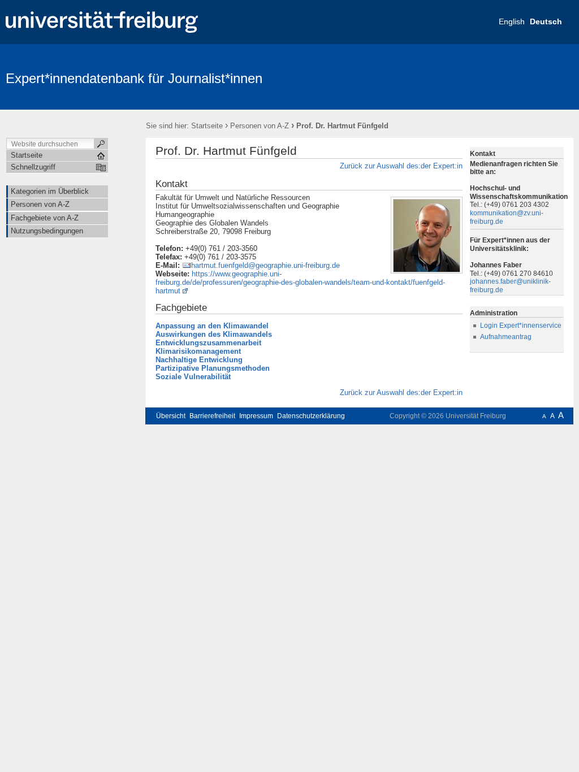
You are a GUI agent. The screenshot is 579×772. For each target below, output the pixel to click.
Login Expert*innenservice (520, 325)
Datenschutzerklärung (311, 416)
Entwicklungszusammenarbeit (208, 343)
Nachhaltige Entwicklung (199, 359)
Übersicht (170, 416)
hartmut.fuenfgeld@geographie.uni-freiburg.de (265, 265)
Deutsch (546, 21)
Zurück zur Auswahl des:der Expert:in (401, 166)
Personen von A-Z (259, 126)
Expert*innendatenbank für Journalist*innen (134, 78)
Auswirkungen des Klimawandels (213, 334)
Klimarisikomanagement (198, 351)
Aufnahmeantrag (506, 337)
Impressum (256, 416)
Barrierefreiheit (212, 416)
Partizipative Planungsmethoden (212, 368)
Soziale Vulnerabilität (193, 376)
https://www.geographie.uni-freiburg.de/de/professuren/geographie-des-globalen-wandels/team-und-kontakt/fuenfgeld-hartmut (300, 282)
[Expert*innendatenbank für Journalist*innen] (518, 76)
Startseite (207, 126)
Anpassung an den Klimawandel (212, 326)
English (512, 21)
